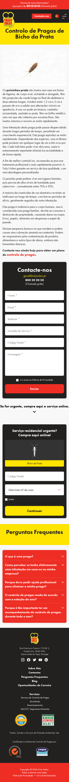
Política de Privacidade (23, 775)
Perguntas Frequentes (34, 677)
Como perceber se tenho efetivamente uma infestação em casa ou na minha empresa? (31, 569)
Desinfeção (35, 701)
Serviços (34, 694)
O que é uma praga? (19, 556)
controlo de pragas (21, 254)
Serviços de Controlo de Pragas (35, 697)
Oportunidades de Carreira (34, 685)
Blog (34, 681)
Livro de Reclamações (46, 775)
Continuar (34, 511)
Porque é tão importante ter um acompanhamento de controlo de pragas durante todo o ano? (33, 612)
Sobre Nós (34, 668)
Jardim (11, 499)
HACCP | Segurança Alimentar (35, 708)
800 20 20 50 (33, 6)
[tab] (34, 556)
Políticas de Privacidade (42, 379)
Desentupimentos (35, 705)
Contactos (35, 672)
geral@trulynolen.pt (34, 276)
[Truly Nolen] (7, 16)
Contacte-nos (41, 16)
